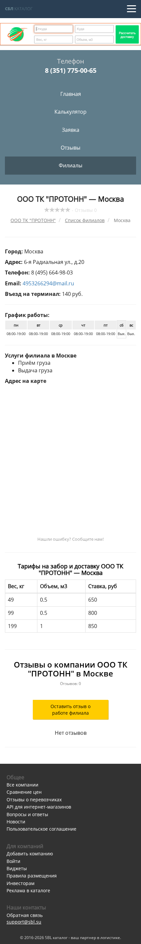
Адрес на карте (25, 381)
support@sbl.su (24, 922)
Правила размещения (32, 875)
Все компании (22, 785)
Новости (16, 821)
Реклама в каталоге (28, 890)
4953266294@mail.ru (48, 283)
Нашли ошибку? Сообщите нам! (70, 539)
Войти (13, 861)
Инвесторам (20, 883)
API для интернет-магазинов (39, 807)
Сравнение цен (24, 792)
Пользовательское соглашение (41, 829)
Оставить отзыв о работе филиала (70, 709)
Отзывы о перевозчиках (34, 799)
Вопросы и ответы (27, 814)
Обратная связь (25, 915)
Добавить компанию (30, 853)
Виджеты (17, 868)
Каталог (19, 9)
